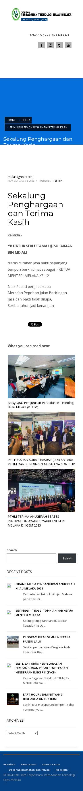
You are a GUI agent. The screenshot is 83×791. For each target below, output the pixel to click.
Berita (58, 180)
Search (12, 550)
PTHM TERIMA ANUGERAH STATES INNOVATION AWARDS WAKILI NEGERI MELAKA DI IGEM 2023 (36, 520)
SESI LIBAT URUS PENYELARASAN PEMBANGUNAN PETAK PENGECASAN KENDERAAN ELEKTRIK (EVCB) (41, 668)
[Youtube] (68, 45)
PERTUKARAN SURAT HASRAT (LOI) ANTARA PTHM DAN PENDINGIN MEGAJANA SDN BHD (41, 462)
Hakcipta (62, 769)
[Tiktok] (59, 45)
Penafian (9, 764)
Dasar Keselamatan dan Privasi (29, 769)
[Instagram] (50, 45)
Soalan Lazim (51, 764)
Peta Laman (29, 764)
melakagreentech (20, 177)
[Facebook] (41, 45)
